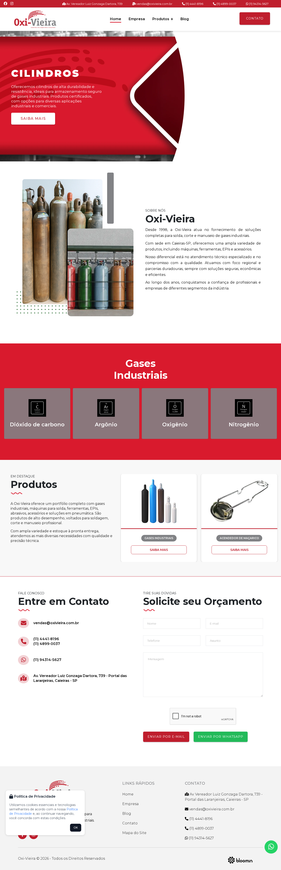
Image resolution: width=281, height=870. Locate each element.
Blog (184, 19)
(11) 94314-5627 (258, 3)
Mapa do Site (134, 833)
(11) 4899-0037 (226, 3)
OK (76, 827)
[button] (137, 157)
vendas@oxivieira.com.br (154, 3)
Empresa (137, 19)
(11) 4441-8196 (194, 3)
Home (115, 19)
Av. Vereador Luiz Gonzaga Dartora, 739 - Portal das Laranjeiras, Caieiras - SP (80, 678)
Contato (254, 18)
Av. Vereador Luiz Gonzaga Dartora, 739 (94, 3)
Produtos (161, 19)
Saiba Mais (33, 118)
